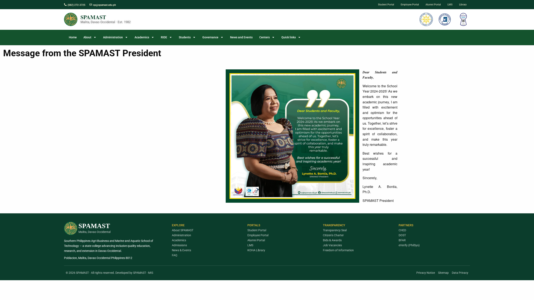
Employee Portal (257, 235)
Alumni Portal (256, 240)
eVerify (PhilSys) (409, 245)
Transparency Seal (335, 230)
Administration (113, 37)
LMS (250, 245)
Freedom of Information (338, 250)
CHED (402, 230)
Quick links (288, 37)
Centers (264, 37)
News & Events (181, 250)
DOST (402, 235)
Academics (142, 37)
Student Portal (256, 230)
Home (73, 37)
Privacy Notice (425, 272)
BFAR (402, 240)
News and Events (241, 37)
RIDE (164, 37)
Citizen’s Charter (333, 235)
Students (185, 37)
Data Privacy (460, 272)
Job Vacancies (332, 245)
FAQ (174, 255)
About (87, 37)
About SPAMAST (182, 230)
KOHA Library (256, 250)
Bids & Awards (332, 240)
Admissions (179, 245)
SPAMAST (93, 17)
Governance (210, 37)
